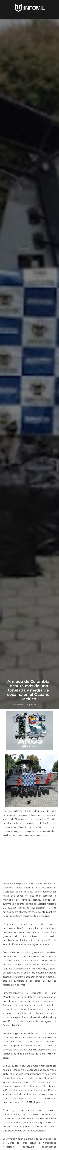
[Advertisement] (29, 860)
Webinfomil (18, 704)
